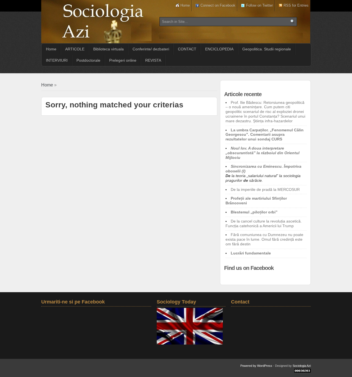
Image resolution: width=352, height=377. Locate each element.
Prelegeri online (122, 60)
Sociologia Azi (302, 365)
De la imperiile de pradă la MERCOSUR (265, 189)
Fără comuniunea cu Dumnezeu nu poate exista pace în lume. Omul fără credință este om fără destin (264, 239)
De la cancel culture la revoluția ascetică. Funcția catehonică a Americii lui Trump (264, 223)
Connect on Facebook (217, 5)
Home (185, 5)
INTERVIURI (57, 60)
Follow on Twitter (259, 5)
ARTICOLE (74, 49)
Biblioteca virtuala (108, 49)
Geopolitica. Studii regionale (266, 49)
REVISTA (153, 60)
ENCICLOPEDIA (219, 49)
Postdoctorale (88, 60)
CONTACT (187, 49)
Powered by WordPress (256, 365)
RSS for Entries (296, 5)
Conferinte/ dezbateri (151, 49)
